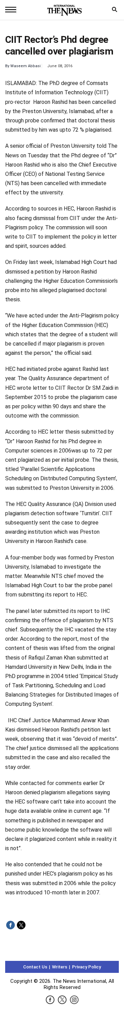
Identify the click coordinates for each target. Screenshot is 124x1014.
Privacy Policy (86, 966)
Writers (59, 966)
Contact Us (35, 966)
